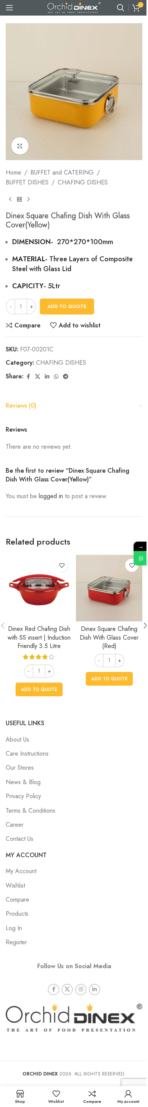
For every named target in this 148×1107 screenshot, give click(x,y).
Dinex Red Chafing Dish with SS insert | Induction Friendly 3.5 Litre (39, 637)
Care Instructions (27, 753)
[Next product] (28, 199)
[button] (39, 689)
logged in (51, 496)
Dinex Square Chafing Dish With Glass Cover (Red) (109, 637)
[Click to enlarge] (19, 145)
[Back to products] (19, 199)
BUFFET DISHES (27, 182)
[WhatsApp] (141, 558)
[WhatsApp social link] (56, 377)
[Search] (120, 7)
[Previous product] (10, 199)
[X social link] (38, 377)
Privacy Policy (23, 796)
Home (13, 172)
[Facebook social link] (28, 377)
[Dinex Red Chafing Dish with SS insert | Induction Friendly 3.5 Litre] (39, 588)
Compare (17, 899)
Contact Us (19, 838)
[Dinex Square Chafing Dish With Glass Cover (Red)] (109, 588)
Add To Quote (67, 306)
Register (16, 942)
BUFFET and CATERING (62, 172)
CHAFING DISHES (83, 182)
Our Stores (20, 767)
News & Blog (23, 782)
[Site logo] (74, 7)
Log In (14, 928)
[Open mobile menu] (9, 7)
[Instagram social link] (81, 989)
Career (15, 824)
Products (17, 913)
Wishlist (15, 885)
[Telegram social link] (66, 377)
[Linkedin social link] (47, 377)
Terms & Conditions (30, 810)
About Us (17, 739)
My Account (21, 871)
